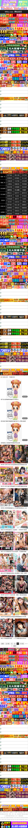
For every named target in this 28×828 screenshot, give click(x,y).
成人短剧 (24, 210)
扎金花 (17, 196)
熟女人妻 (17, 204)
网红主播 (17, 175)
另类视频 (24, 184)
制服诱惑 (24, 207)
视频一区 (3, 176)
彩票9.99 (9, 196)
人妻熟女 (9, 184)
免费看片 (3, 212)
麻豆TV (17, 199)
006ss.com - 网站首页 (13, 12)
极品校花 (9, 213)
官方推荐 (3, 194)
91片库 (10, 201)
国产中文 (9, 210)
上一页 (7, 643)
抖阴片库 (3, 206)
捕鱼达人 (9, 193)
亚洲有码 (9, 178)
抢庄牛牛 (17, 193)
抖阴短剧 (17, 213)
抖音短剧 (9, 199)
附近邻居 (9, 187)
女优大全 (17, 201)
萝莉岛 (24, 201)
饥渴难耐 (17, 187)
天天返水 (24, 196)
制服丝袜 (17, 184)
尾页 (15, 646)
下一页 (21, 643)
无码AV (3, 200)
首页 (2, 643)
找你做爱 (24, 187)
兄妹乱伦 (17, 210)
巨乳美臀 (24, 181)
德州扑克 (24, 193)
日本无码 (24, 175)
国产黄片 (9, 204)
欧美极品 (17, 178)
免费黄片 (24, 204)
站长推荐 (3, 188)
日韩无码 (24, 213)
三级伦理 (9, 181)
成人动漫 (24, 178)
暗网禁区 (9, 207)
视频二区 (3, 182)
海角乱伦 (17, 207)
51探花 (24, 199)
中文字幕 (17, 181)
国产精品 (9, 175)
